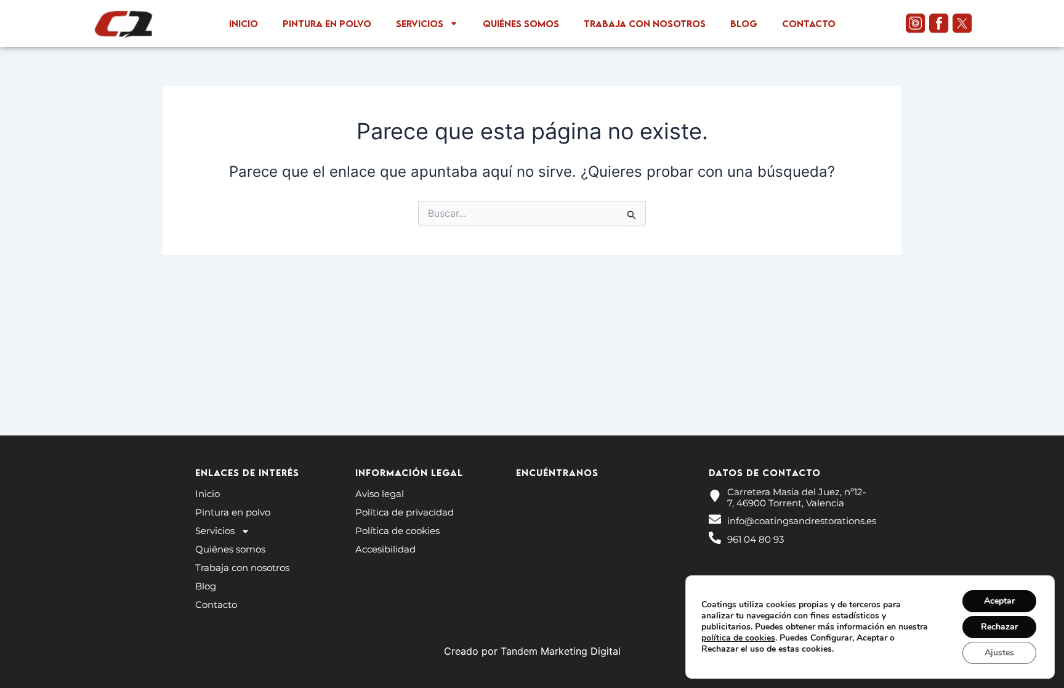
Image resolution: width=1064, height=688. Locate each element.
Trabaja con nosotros (645, 23)
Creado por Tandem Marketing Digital (532, 651)
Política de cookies (397, 530)
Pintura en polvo (327, 23)
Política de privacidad (404, 512)
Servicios (419, 23)
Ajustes (999, 652)
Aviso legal (379, 494)
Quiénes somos (521, 23)
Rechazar (999, 627)
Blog (743, 23)
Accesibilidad (385, 549)
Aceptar (999, 601)
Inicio (243, 23)
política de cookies (738, 638)
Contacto (809, 23)
